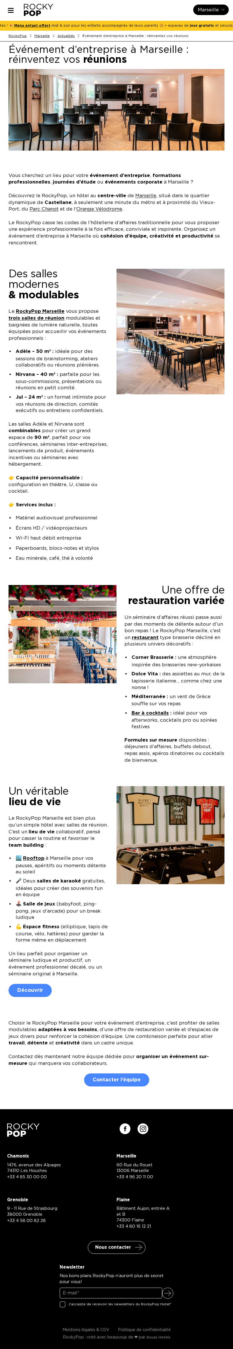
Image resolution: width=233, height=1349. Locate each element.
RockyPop (18, 36)
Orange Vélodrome (99, 209)
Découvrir (30, 990)
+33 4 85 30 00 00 (27, 1177)
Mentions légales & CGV (86, 1330)
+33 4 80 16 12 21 (133, 1226)
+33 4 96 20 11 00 (134, 1177)
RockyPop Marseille (40, 311)
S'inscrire (167, 1293)
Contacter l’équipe (117, 1079)
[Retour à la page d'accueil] (23, 1135)
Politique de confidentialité (144, 1330)
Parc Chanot (44, 209)
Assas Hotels (158, 1337)
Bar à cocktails (150, 713)
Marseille (42, 36)
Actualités (66, 36)
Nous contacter (113, 1247)
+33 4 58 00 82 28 (26, 1221)
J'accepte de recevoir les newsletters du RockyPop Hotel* (119, 1304)
